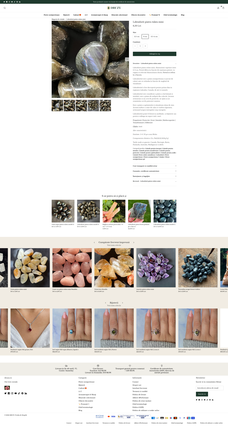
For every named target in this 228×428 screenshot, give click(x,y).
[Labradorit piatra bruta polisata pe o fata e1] (139, 211)
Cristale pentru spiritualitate (150, 153)
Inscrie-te (202, 394)
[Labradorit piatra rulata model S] (88, 211)
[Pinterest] (17, 1)
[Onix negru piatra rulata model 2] (63, 211)
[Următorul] (127, 59)
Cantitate (136, 42)
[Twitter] (4, 1)
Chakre (135, 127)
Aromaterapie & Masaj (99, 15)
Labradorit (160, 155)
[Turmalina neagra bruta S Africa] (198, 267)
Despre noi (137, 385)
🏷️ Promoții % (154, 15)
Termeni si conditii (140, 391)
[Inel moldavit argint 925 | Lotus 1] (198, 328)
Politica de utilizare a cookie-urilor (146, 410)
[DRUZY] (114, 8)
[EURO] (164, 418)
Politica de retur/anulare (142, 401)
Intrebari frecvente (140, 388)
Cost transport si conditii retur (145, 166)
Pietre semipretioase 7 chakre (154, 157)
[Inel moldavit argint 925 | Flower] (114, 328)
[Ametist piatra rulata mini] (156, 267)
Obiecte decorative (138, 15)
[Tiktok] (14, 1)
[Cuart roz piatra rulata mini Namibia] (72, 267)
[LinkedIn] (19, 1)
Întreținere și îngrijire (141, 176)
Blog (182, 15)
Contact (135, 382)
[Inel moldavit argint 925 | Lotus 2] (156, 328)
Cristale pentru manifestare (149, 150)
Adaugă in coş (154, 54)
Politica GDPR (138, 407)
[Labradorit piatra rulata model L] (165, 211)
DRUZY (12, 415)
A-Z (86, 15)
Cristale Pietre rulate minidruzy (144, 155)
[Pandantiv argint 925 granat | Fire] (30, 328)
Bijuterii (66, 15)
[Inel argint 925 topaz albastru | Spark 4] (72, 328)
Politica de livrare (139, 395)
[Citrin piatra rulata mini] (30, 267)
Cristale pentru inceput (153, 148)
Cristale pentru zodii (168, 153)
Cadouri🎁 (77, 15)
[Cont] (217, 8)
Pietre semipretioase (52, 15)
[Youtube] (12, 1)
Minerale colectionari (119, 15)
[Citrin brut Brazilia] (114, 267)
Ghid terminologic (170, 15)
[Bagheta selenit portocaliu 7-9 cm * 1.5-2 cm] (114, 211)
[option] (90, 59)
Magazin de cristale (58, 19)
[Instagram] (9, 1)
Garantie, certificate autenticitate (146, 171)
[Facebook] (6, 1)
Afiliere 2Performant (140, 398)
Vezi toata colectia (114, 245)
